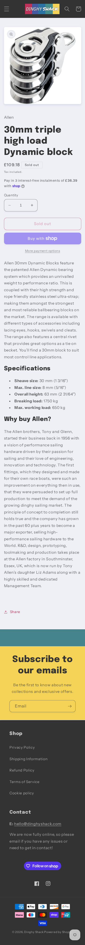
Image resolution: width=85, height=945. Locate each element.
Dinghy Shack (33, 932)
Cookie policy (21, 793)
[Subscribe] (69, 706)
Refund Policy (21, 770)
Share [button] (15, 612)
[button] (6, 9)
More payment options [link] (42, 251)
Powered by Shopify (58, 932)
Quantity (11, 195)
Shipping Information (28, 759)
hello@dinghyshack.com (37, 823)
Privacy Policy (22, 747)
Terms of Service (24, 781)
